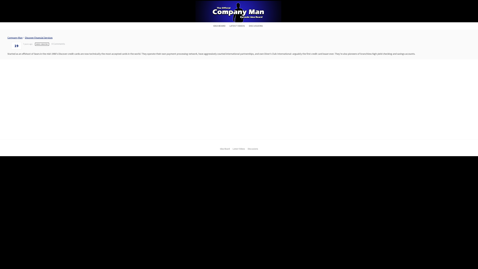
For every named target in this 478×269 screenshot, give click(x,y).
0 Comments (58, 43)
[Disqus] (239, 103)
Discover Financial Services (39, 37)
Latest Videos (237, 25)
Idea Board (219, 25)
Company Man (15, 37)
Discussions (256, 25)
